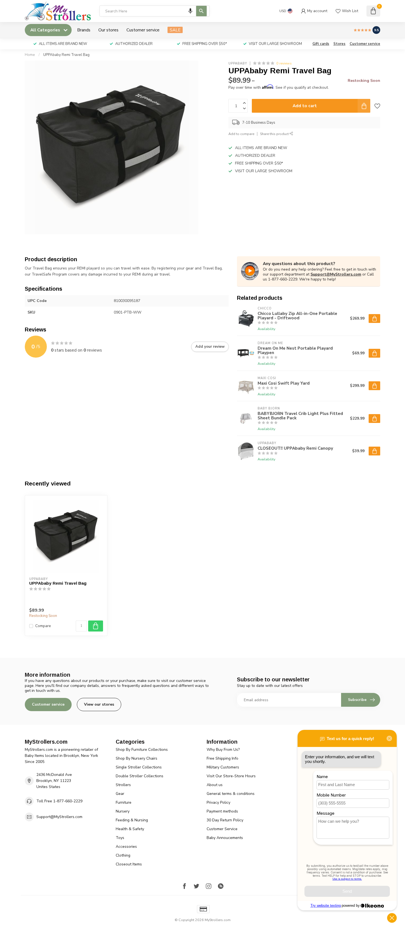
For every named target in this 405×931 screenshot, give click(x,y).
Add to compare (241, 133)
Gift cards (320, 43)
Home (30, 54)
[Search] (201, 11)
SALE (175, 30)
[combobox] (154, 11)
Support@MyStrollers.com (335, 274)
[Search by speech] (190, 11)
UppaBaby (237, 63)
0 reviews (284, 63)
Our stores (108, 30)
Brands (83, 30)
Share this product (275, 133)
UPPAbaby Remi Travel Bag (66, 54)
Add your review (210, 346)
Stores (339, 43)
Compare (43, 626)
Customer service (143, 30)
